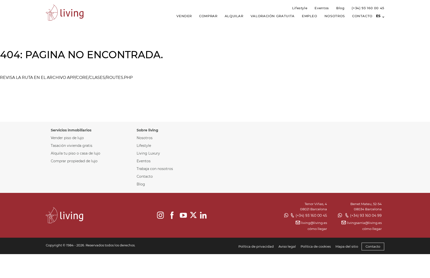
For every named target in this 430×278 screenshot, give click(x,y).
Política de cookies (316, 246)
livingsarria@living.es (364, 223)
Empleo (309, 16)
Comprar (208, 16)
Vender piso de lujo (67, 138)
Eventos (322, 8)
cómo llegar (317, 229)
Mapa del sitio (346, 246)
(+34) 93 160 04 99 (366, 215)
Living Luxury (148, 153)
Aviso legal (287, 246)
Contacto (362, 16)
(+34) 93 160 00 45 (368, 8)
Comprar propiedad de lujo (74, 161)
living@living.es (314, 223)
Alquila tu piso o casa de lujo (75, 153)
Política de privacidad (256, 246)
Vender (184, 16)
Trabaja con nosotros (155, 169)
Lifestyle (300, 8)
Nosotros (334, 16)
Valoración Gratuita (273, 16)
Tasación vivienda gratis (71, 145)
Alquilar (234, 16)
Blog (340, 8)
